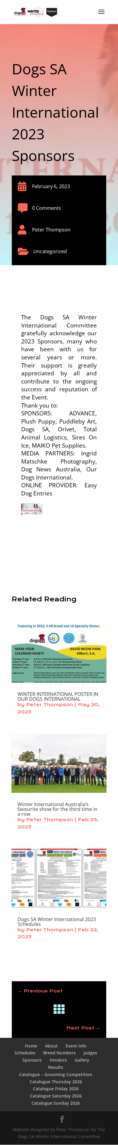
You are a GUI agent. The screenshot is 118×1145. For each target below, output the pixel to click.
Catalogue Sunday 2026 (55, 1103)
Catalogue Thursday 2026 (56, 1081)
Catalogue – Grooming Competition (55, 1074)
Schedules (25, 1053)
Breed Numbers (59, 1053)
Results (55, 1067)
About (51, 1046)
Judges (90, 1053)
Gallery (82, 1060)
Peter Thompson (49, 704)
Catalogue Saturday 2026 (56, 1096)
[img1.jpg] (32, 510)
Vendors (58, 1060)
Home (31, 1046)
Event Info (76, 1046)
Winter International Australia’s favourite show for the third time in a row (57, 809)
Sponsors (32, 1060)
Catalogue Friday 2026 (56, 1088)
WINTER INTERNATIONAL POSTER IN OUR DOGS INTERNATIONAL (58, 696)
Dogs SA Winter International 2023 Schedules (57, 921)
